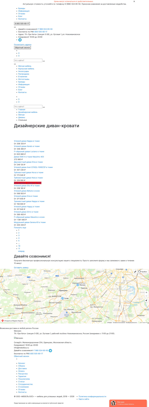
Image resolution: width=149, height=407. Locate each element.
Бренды (21, 8)
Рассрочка (22, 374)
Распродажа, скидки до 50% (27, 183)
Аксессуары (23, 71)
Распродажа (23, 74)
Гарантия (22, 376)
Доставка (22, 368)
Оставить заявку (21, 267)
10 (19, 246)
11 (19, 248)
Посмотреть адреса (22, 44)
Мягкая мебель (24, 66)
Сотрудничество (25, 384)
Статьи (21, 381)
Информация (23, 11)
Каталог (21, 363)
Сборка (21, 366)
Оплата (21, 371)
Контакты (22, 19)
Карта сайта (84, 399)
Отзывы (21, 13)
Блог (20, 16)
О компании (23, 387)
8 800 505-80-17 (40, 32)
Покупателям (24, 379)
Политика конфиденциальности (92, 396)
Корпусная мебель (26, 69)
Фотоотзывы (23, 79)
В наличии (22, 76)
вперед (21, 251)
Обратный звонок (22, 47)
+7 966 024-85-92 (45, 29)
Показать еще (20, 227)
